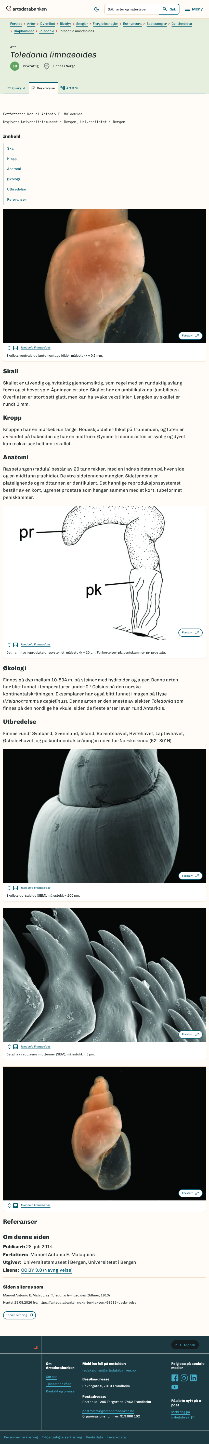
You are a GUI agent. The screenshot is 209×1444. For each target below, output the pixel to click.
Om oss (51, 1377)
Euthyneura (132, 24)
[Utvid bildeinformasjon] (13, 348)
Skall (11, 148)
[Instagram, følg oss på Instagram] (184, 1377)
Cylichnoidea (182, 24)
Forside (16, 24)
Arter (31, 24)
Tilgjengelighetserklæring (62, 1437)
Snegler (82, 24)
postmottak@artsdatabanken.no (108, 1411)
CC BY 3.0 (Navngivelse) (46, 1270)
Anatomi (14, 169)
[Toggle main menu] (193, 9)
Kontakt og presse (60, 1391)
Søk (173, 9)
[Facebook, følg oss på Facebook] (174, 1377)
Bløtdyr (65, 24)
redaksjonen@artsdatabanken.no (109, 1370)
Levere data (116, 1437)
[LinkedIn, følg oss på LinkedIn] (193, 1377)
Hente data (94, 1437)
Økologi (13, 179)
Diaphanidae (24, 31)
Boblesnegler (157, 24)
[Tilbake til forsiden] (26, 9)
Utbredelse (16, 189)
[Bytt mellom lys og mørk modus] (96, 9)
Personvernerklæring (21, 1437)
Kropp (12, 159)
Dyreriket (47, 24)
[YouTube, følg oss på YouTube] (174, 1387)
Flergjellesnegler (105, 24)
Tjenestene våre (58, 1384)
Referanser (17, 199)
